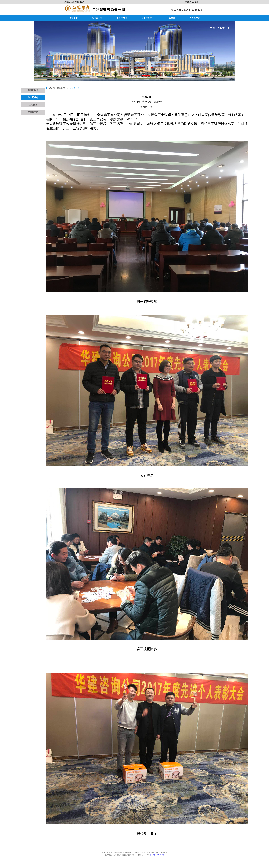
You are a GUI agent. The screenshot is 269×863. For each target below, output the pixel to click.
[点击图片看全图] (146, 136)
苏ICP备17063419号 (157, 855)
